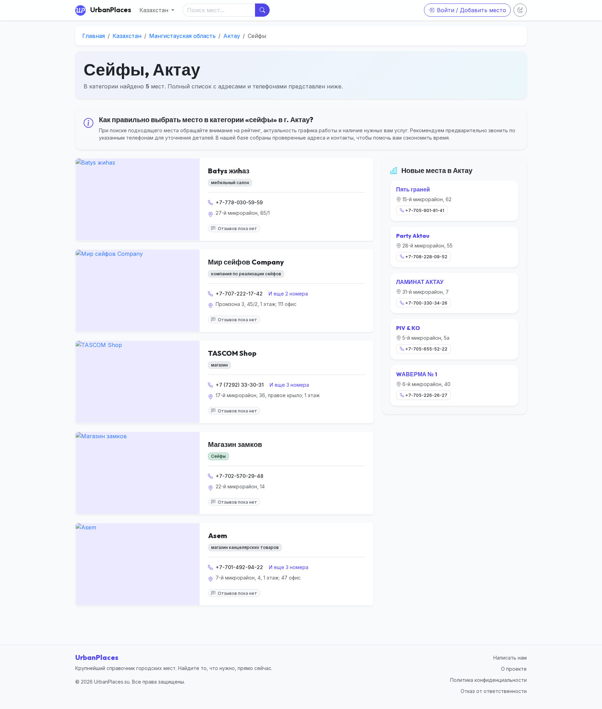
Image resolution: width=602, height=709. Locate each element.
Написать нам (510, 658)
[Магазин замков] (138, 473)
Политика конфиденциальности (488, 680)
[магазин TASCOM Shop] (138, 382)
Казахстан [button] (154, 10)
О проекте (514, 669)
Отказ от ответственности (494, 691)
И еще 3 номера (289, 385)
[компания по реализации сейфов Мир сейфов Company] (138, 291)
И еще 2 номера (288, 294)
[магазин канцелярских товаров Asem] (138, 564)
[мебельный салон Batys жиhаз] (138, 199)
